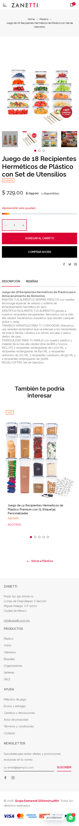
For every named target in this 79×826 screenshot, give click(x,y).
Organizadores (13, 665)
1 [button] (35, 151)
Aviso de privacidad (16, 719)
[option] (39, 473)
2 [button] (39, 151)
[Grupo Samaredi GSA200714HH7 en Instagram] (13, 777)
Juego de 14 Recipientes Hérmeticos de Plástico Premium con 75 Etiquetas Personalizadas (35, 509)
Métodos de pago (15, 699)
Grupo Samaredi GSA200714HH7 (37, 800)
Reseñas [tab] (32, 281)
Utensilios (10, 652)
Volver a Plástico (41, 561)
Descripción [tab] (11, 281)
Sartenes (9, 672)
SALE (7, 679)
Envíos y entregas (15, 706)
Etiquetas (9, 659)
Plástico (44, 19)
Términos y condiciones (19, 726)
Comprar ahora (39, 251)
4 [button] (44, 537)
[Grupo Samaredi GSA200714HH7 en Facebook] (5, 777)
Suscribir (64, 767)
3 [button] (44, 151)
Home (31, 19)
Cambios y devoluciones (19, 712)
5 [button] (48, 537)
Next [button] (74, 139)
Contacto (9, 733)
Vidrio (7, 645)
